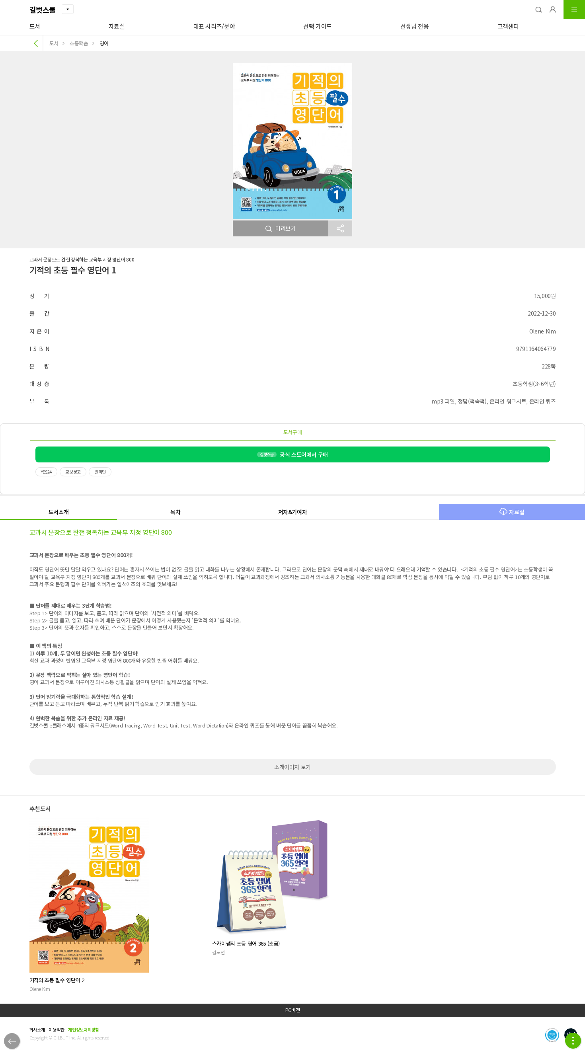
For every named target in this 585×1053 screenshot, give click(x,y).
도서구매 (292, 432)
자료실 (117, 26)
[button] (538, 9)
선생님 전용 (414, 26)
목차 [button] (175, 512)
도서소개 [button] (59, 512)
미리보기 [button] (285, 228)
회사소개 (37, 1029)
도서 (34, 26)
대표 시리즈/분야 (214, 26)
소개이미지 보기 (292, 767)
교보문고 (73, 471)
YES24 (46, 471)
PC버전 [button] (292, 1010)
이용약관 (56, 1029)
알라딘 (100, 471)
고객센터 (508, 26)
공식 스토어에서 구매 (294, 454)
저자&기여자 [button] (292, 512)
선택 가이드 (317, 26)
